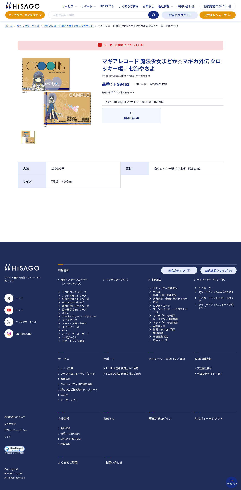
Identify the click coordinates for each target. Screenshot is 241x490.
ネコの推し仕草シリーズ (75, 305)
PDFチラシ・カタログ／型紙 (167, 359)
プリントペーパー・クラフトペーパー (170, 311)
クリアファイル (70, 326)
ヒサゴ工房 (67, 368)
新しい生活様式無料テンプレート (79, 389)
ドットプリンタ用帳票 (165, 322)
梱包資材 (158, 333)
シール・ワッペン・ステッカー (79, 316)
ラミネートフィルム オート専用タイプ (216, 306)
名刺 (155, 302)
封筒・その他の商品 (164, 329)
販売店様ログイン (215, 6)
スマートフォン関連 (73, 340)
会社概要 (65, 428)
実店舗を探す (204, 368)
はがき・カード (161, 305)
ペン (64, 330)
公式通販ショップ (215, 15)
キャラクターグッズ (117, 279)
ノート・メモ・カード (74, 323)
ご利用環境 (10, 423)
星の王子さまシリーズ (74, 309)
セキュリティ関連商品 (165, 288)
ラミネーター (205, 288)
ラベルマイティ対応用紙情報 (76, 384)
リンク (7, 436)
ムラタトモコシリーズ (74, 295)
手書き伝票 (159, 326)
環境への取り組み (70, 433)
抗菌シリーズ (160, 340)
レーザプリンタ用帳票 (165, 319)
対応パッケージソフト (209, 418)
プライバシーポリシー (15, 430)
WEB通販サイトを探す (209, 373)
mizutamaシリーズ (73, 302)
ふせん (66, 313)
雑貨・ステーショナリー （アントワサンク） (74, 281)
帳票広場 (65, 379)
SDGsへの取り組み (71, 439)
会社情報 (164, 6)
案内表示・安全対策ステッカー (170, 298)
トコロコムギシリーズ (74, 292)
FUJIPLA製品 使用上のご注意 (122, 368)
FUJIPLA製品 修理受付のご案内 (123, 373)
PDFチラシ (107, 6)
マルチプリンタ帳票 (164, 315)
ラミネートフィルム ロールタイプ (216, 300)
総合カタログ (177, 15)
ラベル (156, 291)
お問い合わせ (185, 6)
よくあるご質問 (128, 6)
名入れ (64, 395)
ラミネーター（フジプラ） (212, 279)
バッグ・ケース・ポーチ (75, 333)
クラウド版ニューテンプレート (78, 373)
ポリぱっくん (69, 337)
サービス (67, 6)
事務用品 (156, 279)
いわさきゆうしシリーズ (75, 298)
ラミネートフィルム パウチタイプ (216, 293)
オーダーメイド (69, 400)
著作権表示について (14, 417)
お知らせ (148, 6)
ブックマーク (69, 319)
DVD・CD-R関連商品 (164, 295)
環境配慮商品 (160, 336)
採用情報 (65, 444)
